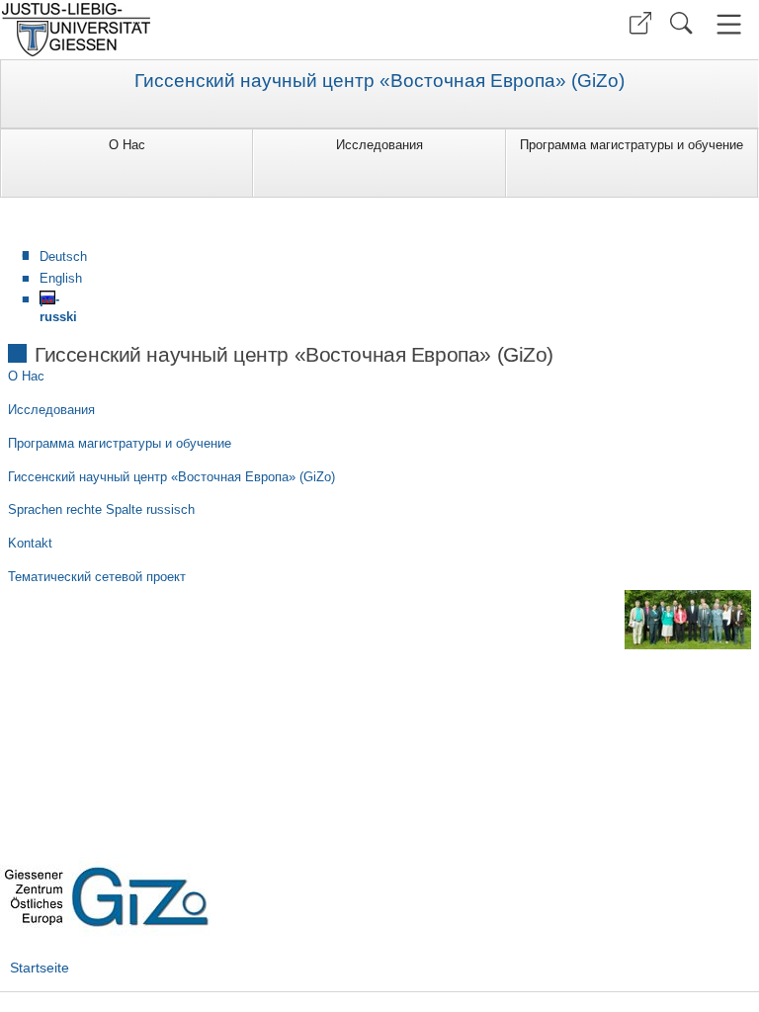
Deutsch (63, 256)
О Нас (127, 144)
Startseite (39, 967)
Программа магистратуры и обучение (631, 144)
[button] (640, 23)
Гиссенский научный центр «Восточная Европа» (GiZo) (379, 81)
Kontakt (30, 543)
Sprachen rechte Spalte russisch (101, 509)
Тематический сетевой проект (97, 576)
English (61, 278)
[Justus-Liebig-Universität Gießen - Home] (187, 29)
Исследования (379, 144)
